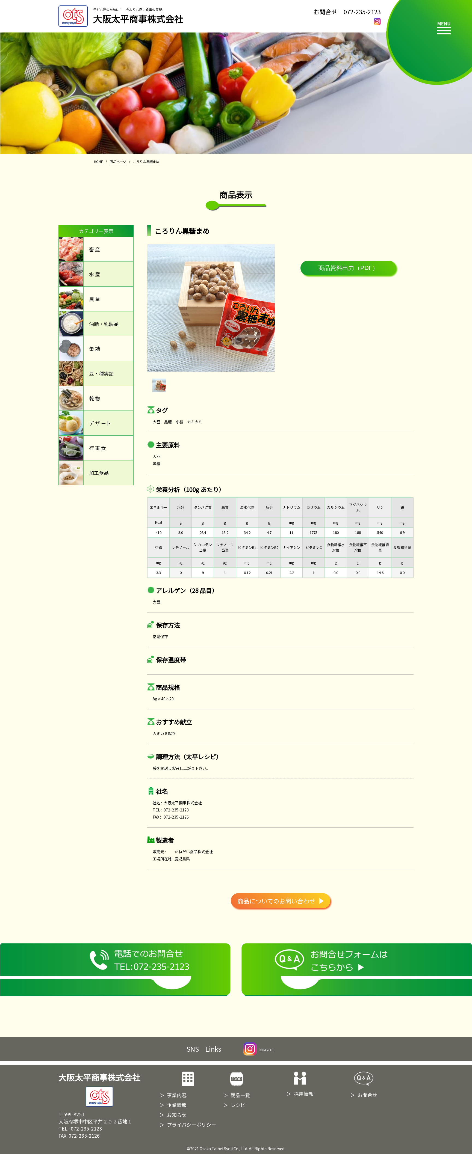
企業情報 (177, 1104)
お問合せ (367, 1094)
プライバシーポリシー (191, 1124)
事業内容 (177, 1095)
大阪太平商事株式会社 (99, 1077)
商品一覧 (240, 1095)
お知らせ (177, 1114)
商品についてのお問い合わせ (276, 900)
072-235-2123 (362, 11)
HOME (98, 161)
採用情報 (304, 1093)
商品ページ (118, 161)
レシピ (238, 1104)
